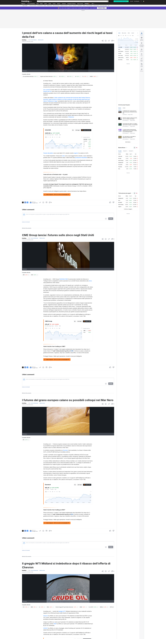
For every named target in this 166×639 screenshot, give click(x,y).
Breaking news (40, 5)
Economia (74, 5)
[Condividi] (102, 22)
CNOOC (45, 609)
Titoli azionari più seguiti (124, 174)
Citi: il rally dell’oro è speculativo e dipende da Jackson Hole (129, 118)
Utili (108, 5)
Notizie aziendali (89, 5)
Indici (119, 14)
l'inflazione (71, 98)
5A (56, 118)
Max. (59, 118)
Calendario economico (71, 3)
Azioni (133, 14)
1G (45, 118)
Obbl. (129, 14)
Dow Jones (120, 36)
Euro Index (120, 40)
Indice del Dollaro (121, 38)
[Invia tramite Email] (46, 183)
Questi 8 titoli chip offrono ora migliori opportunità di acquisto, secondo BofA (130, 106)
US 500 (119, 34)
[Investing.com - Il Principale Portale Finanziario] (27, 1)
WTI (64, 592)
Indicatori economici (64, 5)
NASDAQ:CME (64, 260)
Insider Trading (96, 5)
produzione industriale (81, 139)
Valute (45, 5)
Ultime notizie (24, 5)
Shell (55, 605)
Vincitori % (125, 132)
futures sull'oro (47, 72)
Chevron (45, 597)
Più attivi (120, 132)
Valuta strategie (74, 622)
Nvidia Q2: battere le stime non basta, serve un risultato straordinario (130, 100)
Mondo (84, 5)
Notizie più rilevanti (33, 5)
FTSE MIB (120, 28)
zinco (90, 262)
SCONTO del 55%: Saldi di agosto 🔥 (121, 1)
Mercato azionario (56, 5)
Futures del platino (48, 134)
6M (52, 118)
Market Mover (121, 129)
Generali (70, 5)
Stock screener (80, 3)
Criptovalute (79, 5)
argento (76, 134)
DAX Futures (120, 32)
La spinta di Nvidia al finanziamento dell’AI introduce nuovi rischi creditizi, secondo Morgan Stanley (130, 111)
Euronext (65, 431)
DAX (119, 30)
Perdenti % (131, 132)
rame (63, 137)
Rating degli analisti (103, 5)
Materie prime (49, 5)
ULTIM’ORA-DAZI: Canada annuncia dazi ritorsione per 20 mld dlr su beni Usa (130, 93)
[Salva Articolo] (106, 22)
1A (54, 118)
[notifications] (141, 1)
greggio (61, 592)
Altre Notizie (127, 123)
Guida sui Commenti (26, 203)
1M (50, 118)
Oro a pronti (46, 71)
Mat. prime (124, 14)
